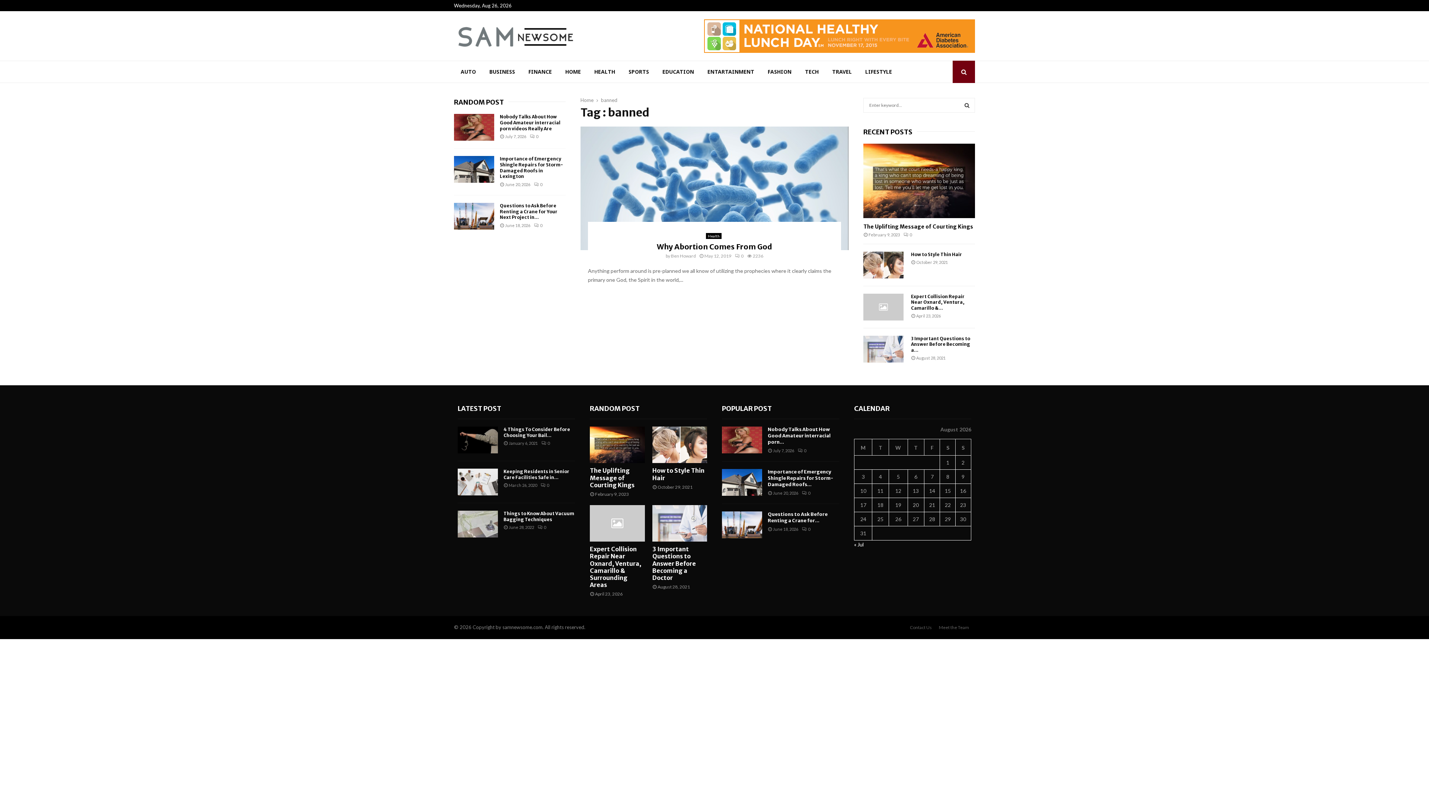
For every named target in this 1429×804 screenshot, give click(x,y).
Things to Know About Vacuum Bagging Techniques (538, 516)
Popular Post (747, 408)
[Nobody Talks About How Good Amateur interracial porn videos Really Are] (474, 127)
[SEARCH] (967, 105)
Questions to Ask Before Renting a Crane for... (798, 517)
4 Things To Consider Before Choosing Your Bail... (536, 432)
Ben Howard (683, 256)
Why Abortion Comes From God (714, 246)
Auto (468, 71)
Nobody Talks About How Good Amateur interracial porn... (799, 435)
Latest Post (479, 408)
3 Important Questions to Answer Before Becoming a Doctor (674, 563)
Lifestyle (878, 71)
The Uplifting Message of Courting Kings (918, 226)
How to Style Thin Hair (936, 254)
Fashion (780, 71)
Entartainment (730, 71)
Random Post (479, 102)
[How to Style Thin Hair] (883, 265)
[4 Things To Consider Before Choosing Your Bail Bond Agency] (478, 440)
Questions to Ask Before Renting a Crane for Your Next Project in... (528, 211)
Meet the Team (954, 627)
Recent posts (887, 132)
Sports (639, 71)
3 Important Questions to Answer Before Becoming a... (940, 344)
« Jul (859, 544)
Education (678, 71)
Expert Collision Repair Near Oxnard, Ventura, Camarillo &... (938, 302)
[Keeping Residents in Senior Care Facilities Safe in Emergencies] (478, 482)
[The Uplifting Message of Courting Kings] (919, 181)
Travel (842, 71)
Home (573, 71)
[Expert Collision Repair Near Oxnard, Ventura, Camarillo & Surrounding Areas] (883, 307)
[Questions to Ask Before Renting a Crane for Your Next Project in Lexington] (474, 216)
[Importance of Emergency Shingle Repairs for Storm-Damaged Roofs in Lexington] (474, 169)
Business (502, 71)
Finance (540, 71)
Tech (812, 71)
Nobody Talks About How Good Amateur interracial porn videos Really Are (530, 122)
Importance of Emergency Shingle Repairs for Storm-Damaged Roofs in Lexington (531, 167)
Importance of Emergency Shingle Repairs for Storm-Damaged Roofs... (800, 478)
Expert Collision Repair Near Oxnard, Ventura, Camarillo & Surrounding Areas (615, 566)
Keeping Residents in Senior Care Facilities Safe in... (536, 474)
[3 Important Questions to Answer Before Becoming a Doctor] (883, 349)
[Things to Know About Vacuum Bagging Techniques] (478, 524)
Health (604, 71)
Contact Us (921, 627)
